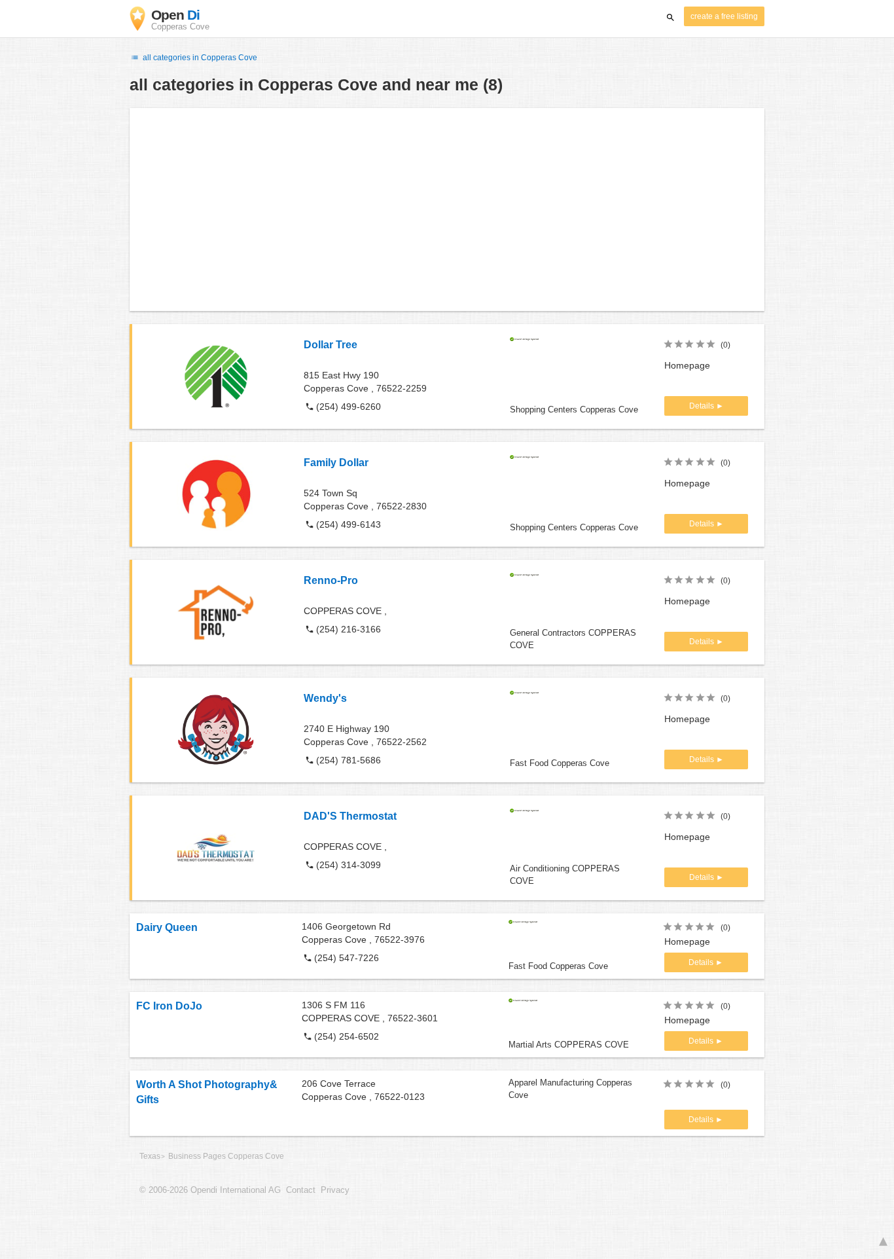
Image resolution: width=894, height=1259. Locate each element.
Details (702, 406)
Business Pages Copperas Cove (226, 1156)
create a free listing (724, 16)
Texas (149, 1156)
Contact (300, 1190)
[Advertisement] (447, 209)
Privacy (335, 1190)
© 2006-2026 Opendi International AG (210, 1190)
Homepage (687, 365)
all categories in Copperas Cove (199, 57)
